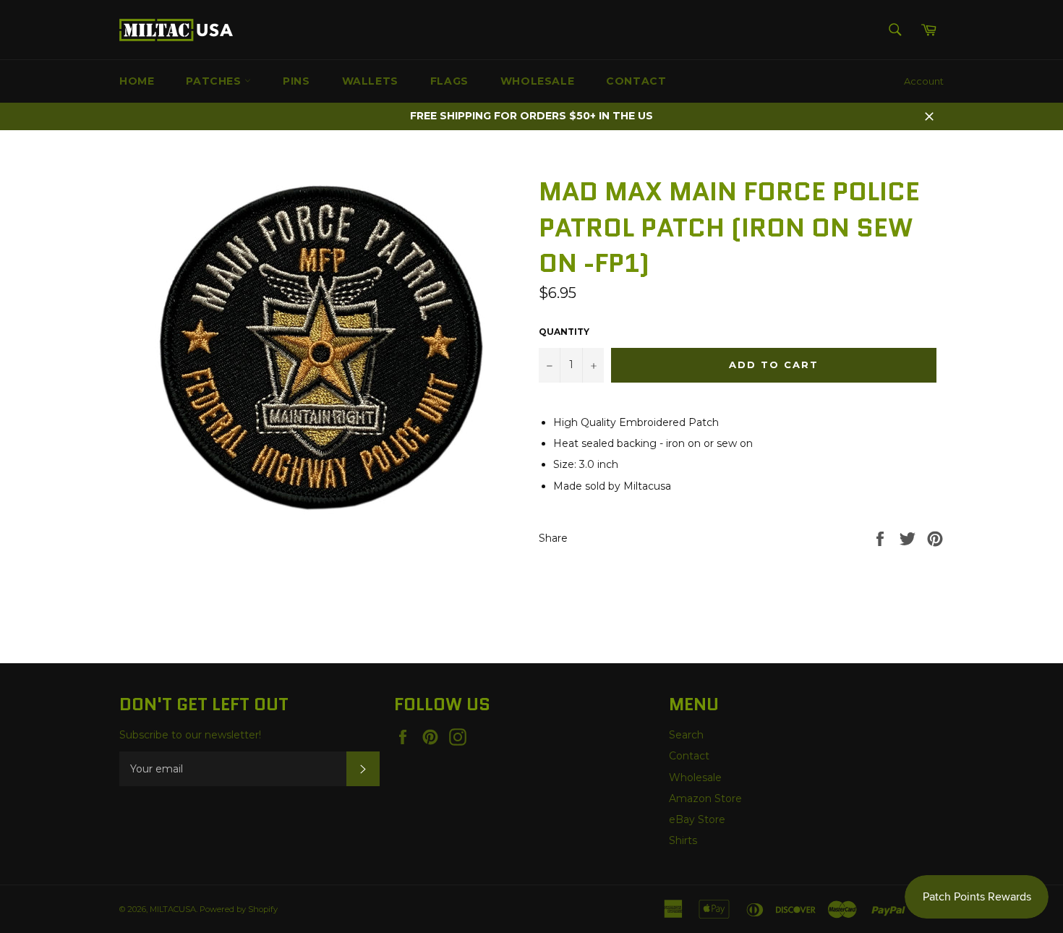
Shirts (683, 840)
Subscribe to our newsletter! (190, 734)
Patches (215, 81)
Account (924, 81)
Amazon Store (705, 798)
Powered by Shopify (239, 909)
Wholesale (537, 81)
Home (136, 81)
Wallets (370, 81)
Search (686, 734)
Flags (449, 81)
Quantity (564, 331)
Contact (636, 81)
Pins (296, 81)
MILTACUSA (173, 909)
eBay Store (697, 819)
